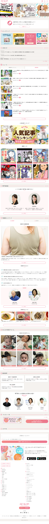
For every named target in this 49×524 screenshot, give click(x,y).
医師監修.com (29, 491)
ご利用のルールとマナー (24, 435)
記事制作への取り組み (6, 463)
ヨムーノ (28, 490)
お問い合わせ (24, 517)
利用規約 (44, 515)
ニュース (3, 468)
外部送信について (25, 515)
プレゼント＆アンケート (30, 472)
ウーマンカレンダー (30, 485)
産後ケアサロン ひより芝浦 (31, 494)
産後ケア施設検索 (5, 492)
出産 (2, 475)
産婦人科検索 (4, 494)
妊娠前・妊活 (4, 472)
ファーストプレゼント (30, 475)
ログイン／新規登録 (24, 508)
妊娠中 (3, 474)
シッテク (28, 488)
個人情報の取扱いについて (18, 515)
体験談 (3, 481)
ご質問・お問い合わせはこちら (24, 441)
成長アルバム (4, 489)
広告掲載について (40, 515)
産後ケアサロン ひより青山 (31, 493)
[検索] (45, 1)
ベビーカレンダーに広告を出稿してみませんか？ (37, 421)
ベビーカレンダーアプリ (30, 479)
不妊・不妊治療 (4, 478)
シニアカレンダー (29, 487)
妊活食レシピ (4, 488)
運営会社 (11, 515)
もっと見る (24, 118)
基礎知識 (3, 471)
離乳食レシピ (4, 485)
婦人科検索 (4, 495)
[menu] (47, 1)
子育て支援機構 (29, 498)
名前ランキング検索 (30, 465)
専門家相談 (4, 469)
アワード (28, 466)
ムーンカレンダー (29, 484)
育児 (2, 477)
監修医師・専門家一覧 (6, 465)
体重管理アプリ (29, 480)
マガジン (28, 468)
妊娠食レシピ (4, 486)
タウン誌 (28, 469)
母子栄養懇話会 (29, 501)
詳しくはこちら (44, 456)
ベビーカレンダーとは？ (6, 515)
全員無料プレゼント (30, 474)
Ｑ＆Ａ (3, 480)
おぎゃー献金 (29, 499)
